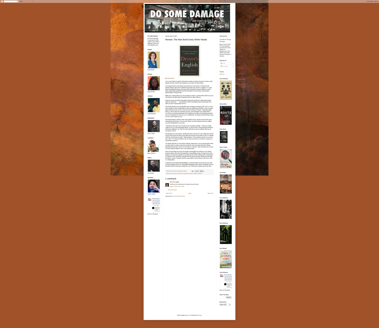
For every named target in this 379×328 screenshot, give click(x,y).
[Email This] (195, 171)
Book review (173, 173)
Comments (225, 66)
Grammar (199, 173)
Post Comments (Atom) (179, 196)
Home (189, 193)
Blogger (200, 315)
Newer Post (169, 193)
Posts (223, 63)
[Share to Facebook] (201, 171)
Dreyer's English (193, 173)
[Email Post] (192, 171)
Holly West (173, 182)
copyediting (185, 173)
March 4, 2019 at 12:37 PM (177, 186)
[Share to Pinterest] (203, 171)
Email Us (222, 74)
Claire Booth (170, 78)
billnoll (188, 315)
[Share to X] (199, 171)
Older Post (210, 193)
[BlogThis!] (197, 171)
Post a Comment (172, 190)
